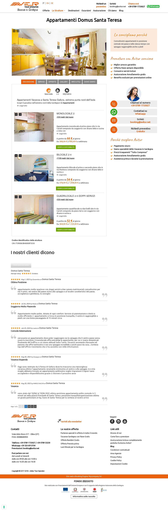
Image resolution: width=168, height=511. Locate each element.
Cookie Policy (115, 460)
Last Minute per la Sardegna (72, 447)
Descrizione (28, 82)
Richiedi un (101, 5)
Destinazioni (73, 10)
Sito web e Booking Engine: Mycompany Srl (83, 476)
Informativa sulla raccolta (84, 496)
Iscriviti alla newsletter (71, 421)
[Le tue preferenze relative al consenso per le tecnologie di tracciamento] (4, 507)
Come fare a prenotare (119, 437)
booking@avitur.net (140, 122)
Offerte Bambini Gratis (70, 440)
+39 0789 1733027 (140, 105)
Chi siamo (112, 10)
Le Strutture (57, 10)
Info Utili (76, 82)
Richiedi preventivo (140, 130)
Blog (121, 10)
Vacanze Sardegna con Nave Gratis (75, 437)
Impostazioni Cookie (118, 464)
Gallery (64, 82)
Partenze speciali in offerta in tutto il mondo (79, 433)
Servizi (41, 82)
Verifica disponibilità (65, 147)
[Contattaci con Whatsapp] (153, 6)
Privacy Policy (116, 457)
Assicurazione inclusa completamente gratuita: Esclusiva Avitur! (126, 441)
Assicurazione (99, 10)
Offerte (46, 10)
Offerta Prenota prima (70, 444)
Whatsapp (140, 113)
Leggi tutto (23, 106)
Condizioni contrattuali (120, 450)
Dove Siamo (89, 82)
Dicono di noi (115, 433)
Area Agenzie (115, 453)
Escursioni (86, 10)
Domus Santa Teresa (20, 271)
